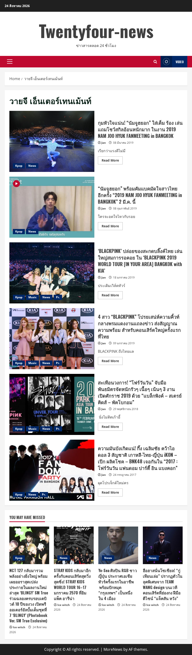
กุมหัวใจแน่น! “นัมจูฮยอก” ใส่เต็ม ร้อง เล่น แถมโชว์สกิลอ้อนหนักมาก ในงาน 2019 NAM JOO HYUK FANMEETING (51, 141)
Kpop (18, 166)
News (32, 166)
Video (180, 61)
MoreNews (112, 649)
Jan (103, 143)
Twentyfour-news (96, 30)
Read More (112, 161)
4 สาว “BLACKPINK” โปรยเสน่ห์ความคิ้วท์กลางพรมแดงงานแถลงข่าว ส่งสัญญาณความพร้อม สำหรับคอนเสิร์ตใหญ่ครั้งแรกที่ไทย (51, 338)
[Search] (155, 61)
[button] (10, 61)
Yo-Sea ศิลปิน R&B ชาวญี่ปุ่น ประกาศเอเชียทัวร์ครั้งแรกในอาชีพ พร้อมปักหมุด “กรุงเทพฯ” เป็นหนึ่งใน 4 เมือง (117, 584)
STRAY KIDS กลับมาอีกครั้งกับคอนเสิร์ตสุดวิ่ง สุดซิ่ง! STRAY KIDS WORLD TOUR (72, 584)
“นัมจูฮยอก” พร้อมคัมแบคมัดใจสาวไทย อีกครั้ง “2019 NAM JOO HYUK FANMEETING (51, 207)
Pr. (58, 297)
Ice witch (19, 627)
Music (32, 297)
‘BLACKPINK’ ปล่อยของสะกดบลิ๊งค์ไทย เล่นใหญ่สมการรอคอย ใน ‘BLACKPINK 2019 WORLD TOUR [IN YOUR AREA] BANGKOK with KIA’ (51, 272)
